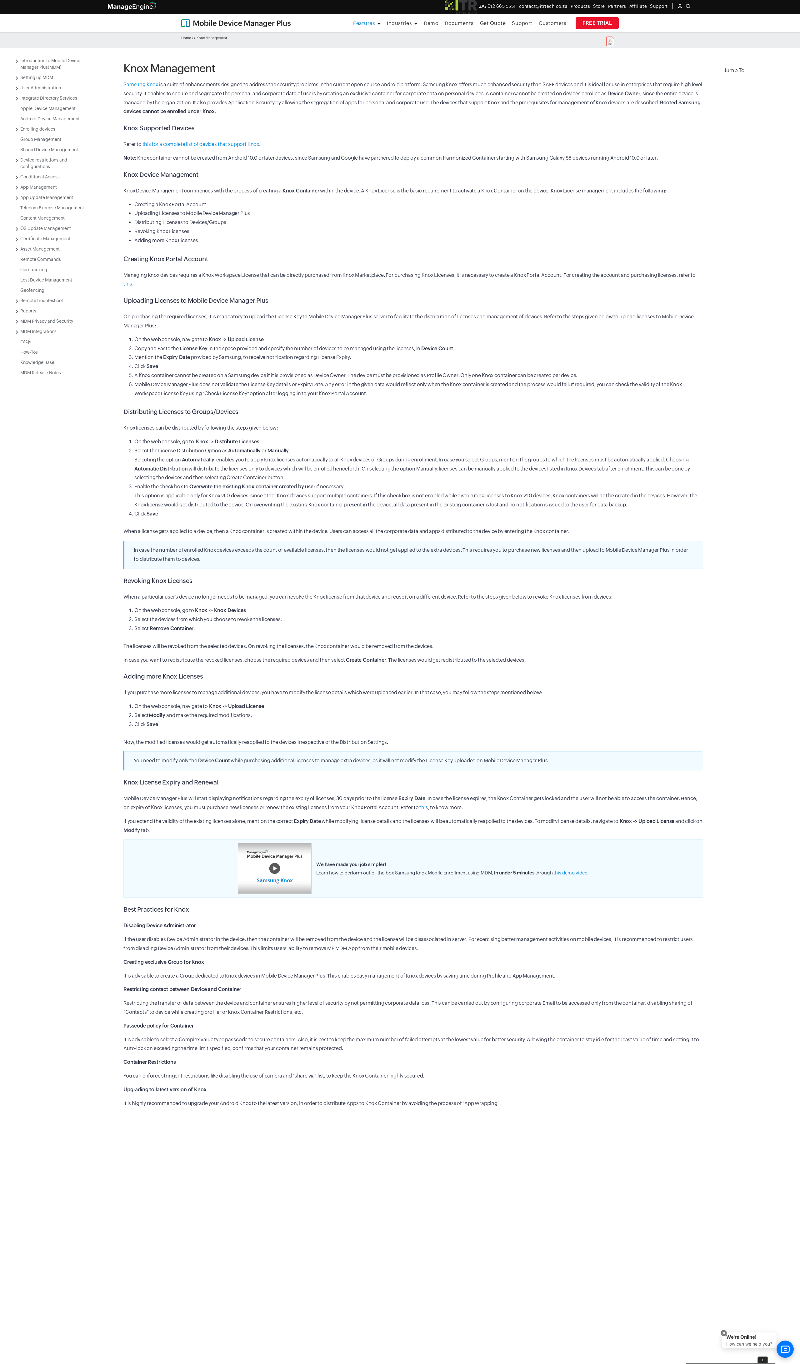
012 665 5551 (497, 6)
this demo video (570, 872)
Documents (459, 23)
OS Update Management (45, 228)
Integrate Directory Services (48, 98)
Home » (187, 38)
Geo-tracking (33, 269)
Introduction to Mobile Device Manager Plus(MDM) (50, 64)
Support (522, 23)
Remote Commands (40, 259)
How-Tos (29, 352)
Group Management (40, 139)
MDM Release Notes (40, 372)
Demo (431, 23)
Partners (617, 6)
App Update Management (46, 197)
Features (364, 23)
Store (599, 6)
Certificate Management (45, 238)
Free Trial (597, 23)
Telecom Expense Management (52, 207)
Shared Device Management (49, 149)
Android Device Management (50, 118)
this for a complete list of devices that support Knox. (201, 144)
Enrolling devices (37, 129)
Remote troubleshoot (41, 300)
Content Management (42, 218)
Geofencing (32, 290)
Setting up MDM (36, 77)
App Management (38, 187)
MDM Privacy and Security (46, 321)
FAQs (25, 341)
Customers (553, 23)
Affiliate (638, 6)
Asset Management (40, 248)
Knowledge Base (37, 362)
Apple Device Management (48, 108)
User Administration (40, 87)
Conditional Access (40, 176)
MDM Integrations (38, 331)
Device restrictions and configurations (43, 163)
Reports (28, 310)
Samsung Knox (140, 84)
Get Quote (493, 23)
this (127, 284)
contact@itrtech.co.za (543, 6)
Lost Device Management (46, 279)
